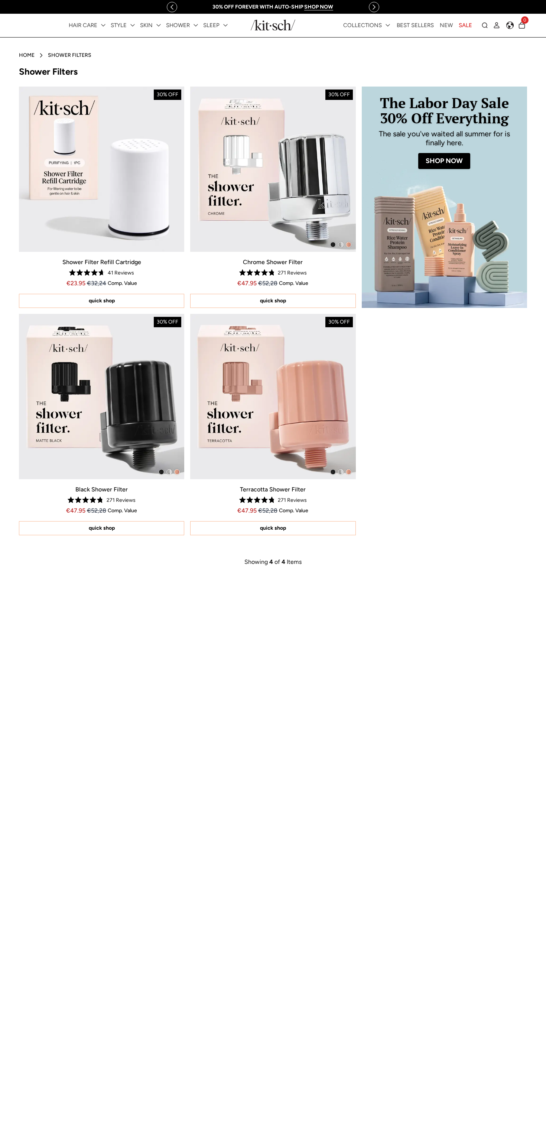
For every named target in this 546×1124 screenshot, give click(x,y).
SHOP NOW (444, 161)
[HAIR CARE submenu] (103, 25)
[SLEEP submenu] (225, 25)
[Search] (485, 25)
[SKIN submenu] (158, 25)
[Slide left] (172, 7)
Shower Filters (69, 55)
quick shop (102, 301)
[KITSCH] (273, 25)
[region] (273, 7)
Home (27, 55)
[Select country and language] (510, 25)
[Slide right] (374, 7)
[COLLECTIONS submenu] (387, 25)
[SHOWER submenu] (195, 25)
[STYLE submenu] (132, 25)
